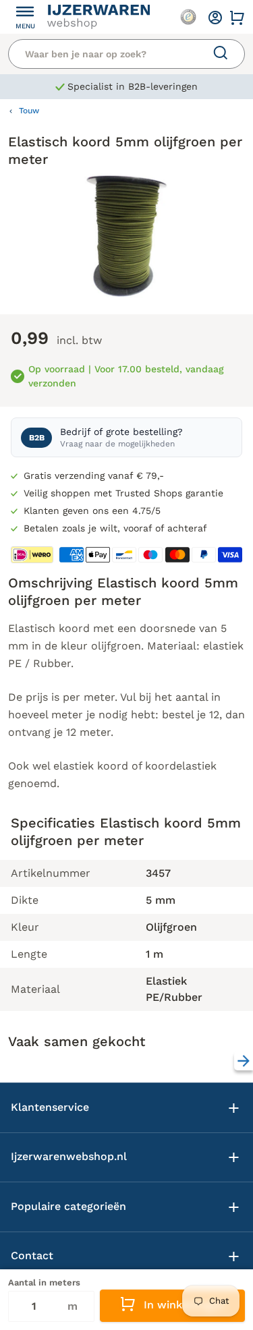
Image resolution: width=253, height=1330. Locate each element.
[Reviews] (188, 17)
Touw (29, 110)
